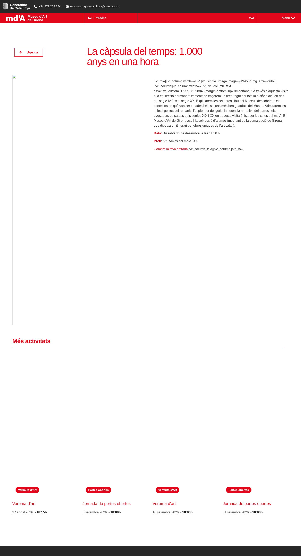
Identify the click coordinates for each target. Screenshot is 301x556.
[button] (288, 18)
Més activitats (31, 341)
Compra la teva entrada (171, 149)
